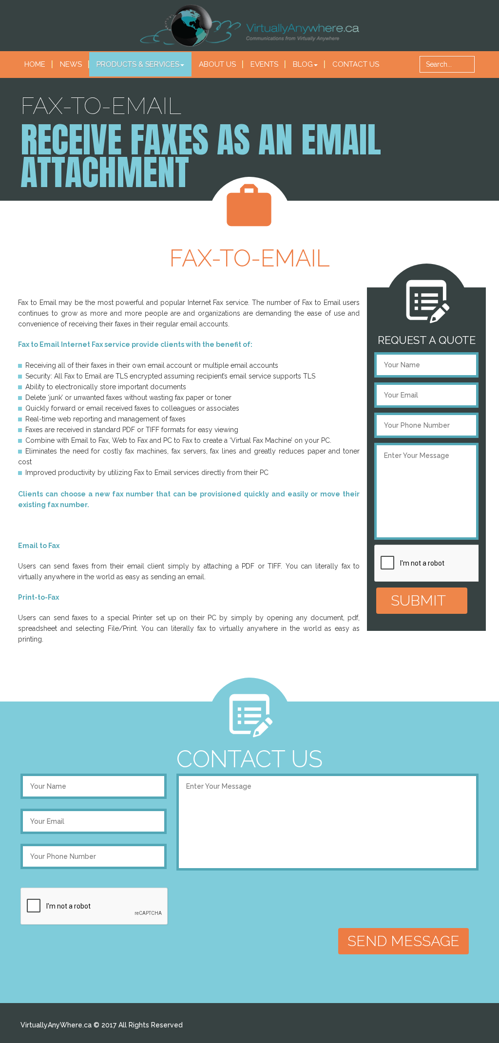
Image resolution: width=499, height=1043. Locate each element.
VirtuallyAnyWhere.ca (56, 1025)
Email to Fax (38, 546)
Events (264, 64)
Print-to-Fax (38, 597)
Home (34, 64)
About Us (217, 64)
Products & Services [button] (137, 64)
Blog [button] (303, 64)
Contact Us (355, 64)
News (71, 64)
